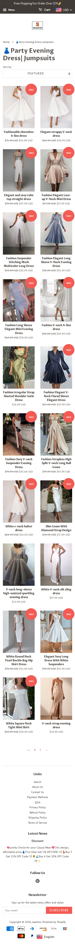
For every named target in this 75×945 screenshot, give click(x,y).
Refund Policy (38, 812)
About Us (37, 787)
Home (6, 42)
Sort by (7, 67)
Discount (38, 841)
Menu (11, 10)
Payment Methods (37, 797)
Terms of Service (37, 822)
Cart (47, 10)
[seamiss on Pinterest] (37, 881)
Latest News (37, 834)
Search (37, 782)
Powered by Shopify (54, 922)
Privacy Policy (37, 807)
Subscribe (59, 910)
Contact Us (37, 792)
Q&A (37, 802)
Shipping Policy (37, 817)
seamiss (36, 922)
